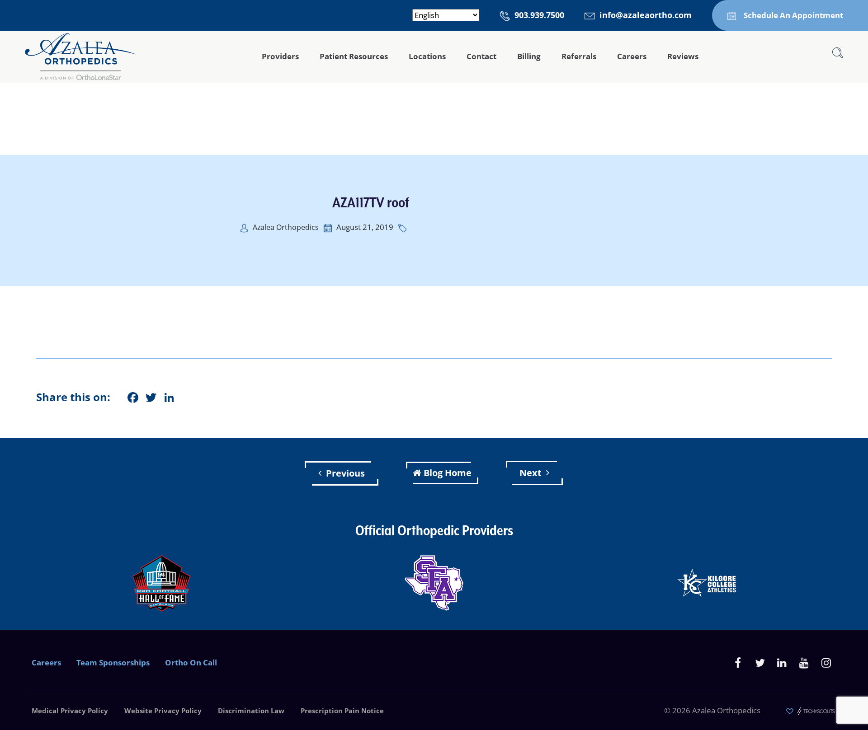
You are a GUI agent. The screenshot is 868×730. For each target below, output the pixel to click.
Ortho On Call (191, 662)
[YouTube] (804, 662)
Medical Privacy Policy (70, 710)
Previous (345, 473)
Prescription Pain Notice (342, 710)
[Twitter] (760, 662)
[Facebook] (737, 662)
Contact (481, 56)
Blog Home (448, 473)
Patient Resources (354, 56)
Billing (529, 56)
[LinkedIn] (782, 662)
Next (530, 473)
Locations (427, 56)
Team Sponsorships (113, 662)
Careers (631, 56)
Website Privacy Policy (163, 710)
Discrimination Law (251, 710)
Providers (280, 56)
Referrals (578, 56)
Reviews (682, 56)
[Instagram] (826, 662)
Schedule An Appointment (793, 15)
